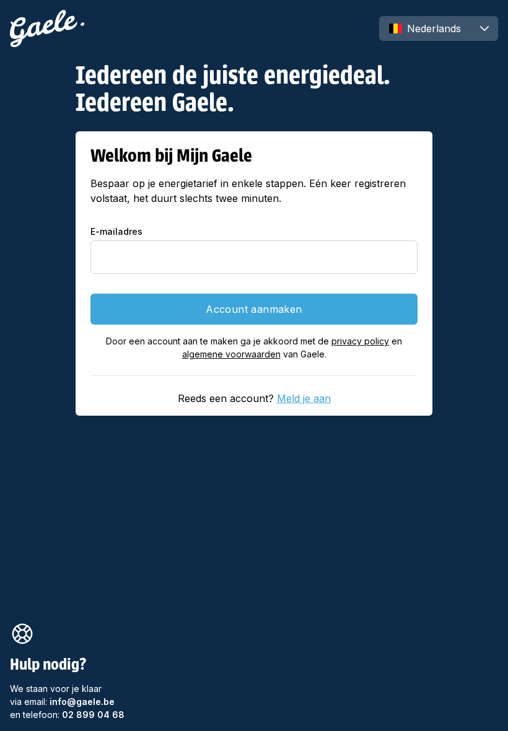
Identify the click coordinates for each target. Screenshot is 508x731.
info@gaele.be (82, 701)
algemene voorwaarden (231, 354)
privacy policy (360, 341)
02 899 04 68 (93, 714)
